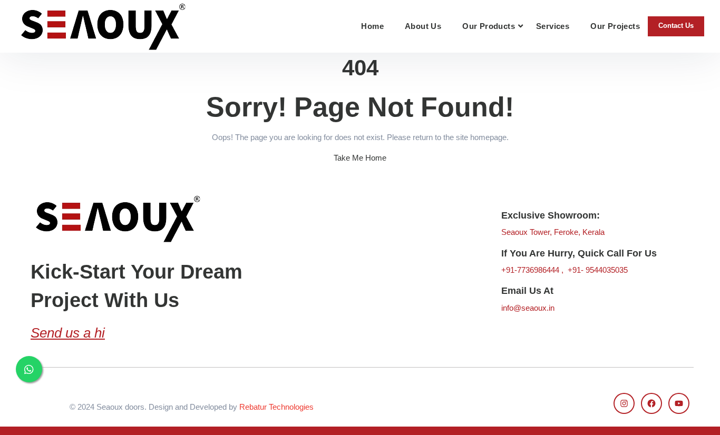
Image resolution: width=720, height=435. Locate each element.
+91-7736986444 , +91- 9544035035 (564, 269)
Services (552, 26)
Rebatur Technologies (276, 406)
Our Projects (615, 26)
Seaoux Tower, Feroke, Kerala (553, 232)
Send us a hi (68, 333)
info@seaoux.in (527, 307)
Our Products (488, 26)
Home (372, 26)
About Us (423, 26)
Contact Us (676, 25)
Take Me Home (360, 157)
